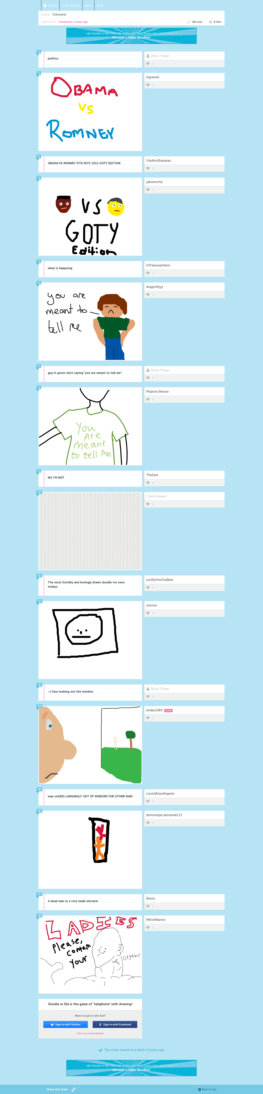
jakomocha (154, 181)
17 (39, 894)
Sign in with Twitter (68, 1024)
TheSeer (152, 475)
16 (39, 810)
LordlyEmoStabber (159, 579)
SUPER (168, 710)
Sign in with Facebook (117, 1024)
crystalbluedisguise (160, 793)
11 (39, 575)
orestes (151, 605)
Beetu (150, 898)
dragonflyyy (154, 286)
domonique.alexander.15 (164, 815)
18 (39, 915)
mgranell (152, 77)
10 (39, 492)
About (100, 5)
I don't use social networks (90, 1033)
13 (39, 684)
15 (39, 789)
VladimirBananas (158, 160)
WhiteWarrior (155, 919)
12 (39, 601)
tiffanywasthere (158, 265)
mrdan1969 (154, 710)
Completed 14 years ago (73, 21)
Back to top (209, 1089)
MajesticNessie (157, 391)
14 (39, 706)
